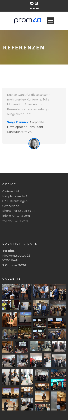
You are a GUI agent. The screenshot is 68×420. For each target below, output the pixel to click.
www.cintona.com (15, 220)
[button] (11, 291)
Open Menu (50, 20)
